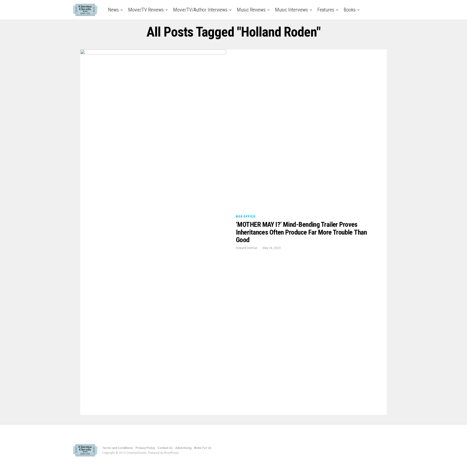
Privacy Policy (145, 448)
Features (325, 10)
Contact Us (165, 448)
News (113, 10)
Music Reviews (251, 10)
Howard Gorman (247, 248)
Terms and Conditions (117, 448)
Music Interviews (291, 10)
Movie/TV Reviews (146, 10)
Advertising (183, 448)
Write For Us (202, 448)
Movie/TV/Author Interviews (200, 10)
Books (350, 10)
